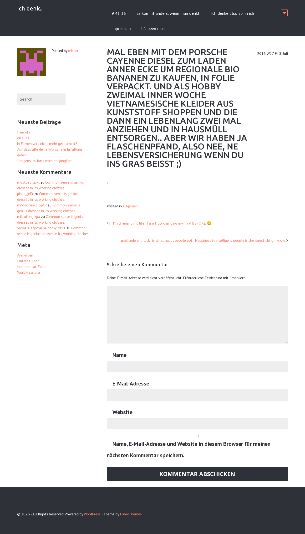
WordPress (92, 514)
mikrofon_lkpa (28, 216)
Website (122, 412)
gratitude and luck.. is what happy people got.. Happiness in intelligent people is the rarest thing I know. (203, 240)
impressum (121, 28)
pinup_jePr (25, 193)
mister (73, 50)
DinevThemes (131, 514)
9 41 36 (119, 13)
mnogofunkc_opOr (32, 205)
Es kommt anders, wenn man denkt (168, 13)
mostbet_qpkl (28, 182)
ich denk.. (30, 8)
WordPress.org (28, 272)
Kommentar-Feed (31, 266)
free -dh (23, 132)
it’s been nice (152, 28)
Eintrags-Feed (28, 260)
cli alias (23, 137)
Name (119, 355)
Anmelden (25, 255)
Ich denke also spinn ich (232, 13)
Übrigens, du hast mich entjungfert (44, 160)
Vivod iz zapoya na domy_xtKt (41, 228)
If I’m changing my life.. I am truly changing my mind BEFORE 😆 (160, 223)
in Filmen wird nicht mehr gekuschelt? (47, 143)
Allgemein (130, 206)
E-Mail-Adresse (130, 383)
